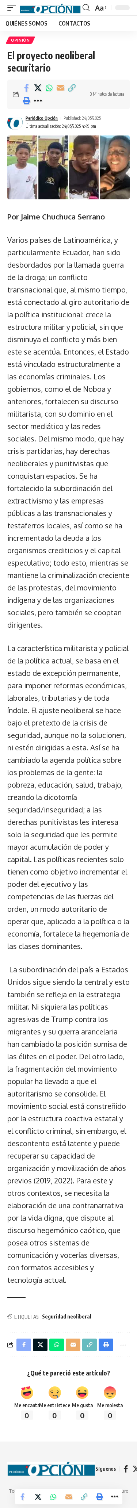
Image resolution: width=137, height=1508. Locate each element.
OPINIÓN (20, 40)
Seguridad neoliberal (66, 1316)
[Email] (60, 88)
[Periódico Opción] (50, 7)
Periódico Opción (42, 118)
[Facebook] (126, 1469)
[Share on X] (38, 88)
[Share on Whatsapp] (49, 88)
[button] (13, 7)
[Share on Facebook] (26, 88)
